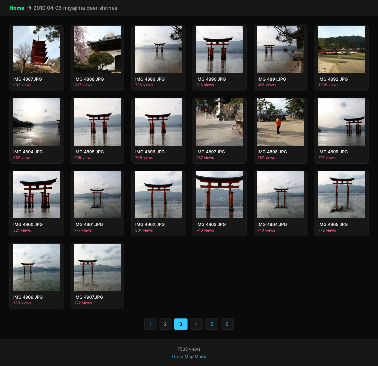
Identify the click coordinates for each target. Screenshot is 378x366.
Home (17, 8)
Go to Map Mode (189, 356)
